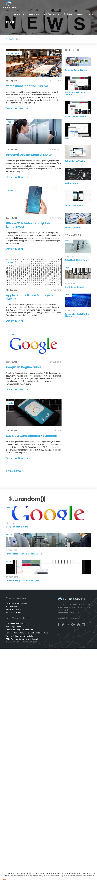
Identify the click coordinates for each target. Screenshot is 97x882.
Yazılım (68, 241)
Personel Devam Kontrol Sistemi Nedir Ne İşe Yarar (27, 633)
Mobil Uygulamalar (74, 205)
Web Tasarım (71, 183)
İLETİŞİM (89, 14)
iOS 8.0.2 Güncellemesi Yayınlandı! (31, 436)
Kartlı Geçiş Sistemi (74, 287)
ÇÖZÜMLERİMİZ (51, 14)
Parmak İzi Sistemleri (75, 116)
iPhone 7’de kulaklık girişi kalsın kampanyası (30, 225)
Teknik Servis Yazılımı (75, 161)
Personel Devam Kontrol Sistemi (30, 155)
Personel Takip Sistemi (76, 70)
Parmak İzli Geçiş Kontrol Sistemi (77, 315)
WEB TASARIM (11, 606)
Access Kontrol (14, 53)
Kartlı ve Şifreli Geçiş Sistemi (75, 93)
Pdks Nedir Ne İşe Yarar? (77, 260)
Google (11, 334)
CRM (67, 138)
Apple (10, 190)
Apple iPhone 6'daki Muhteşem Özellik (29, 297)
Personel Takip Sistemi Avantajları (22, 580)
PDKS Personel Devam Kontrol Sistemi (24, 554)
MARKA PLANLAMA (14, 612)
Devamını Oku (14, 108)
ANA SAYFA (9, 4)
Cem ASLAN (11, 149)
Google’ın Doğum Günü (23, 367)
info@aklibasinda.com (68, 618)
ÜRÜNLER (68, 14)
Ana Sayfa (10, 39)
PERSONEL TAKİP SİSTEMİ (16, 603)
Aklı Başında (11, 81)
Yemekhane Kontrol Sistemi (27, 86)
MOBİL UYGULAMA (13, 609)
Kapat (4, 879)
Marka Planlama (73, 227)
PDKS (10, 122)
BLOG (79, 14)
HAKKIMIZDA (34, 14)
